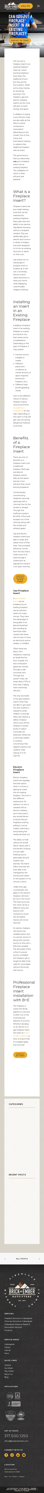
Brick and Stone (18, 1112)
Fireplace (14, 1133)
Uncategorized (17, 1166)
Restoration (15, 1157)
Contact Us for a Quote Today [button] (20, 578)
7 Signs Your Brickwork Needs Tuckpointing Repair (20, 1224)
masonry (13, 1136)
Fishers (7, 1347)
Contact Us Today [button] (20, 40)
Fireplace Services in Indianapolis (18, 1318)
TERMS (26, 1491)
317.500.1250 (16, 1436)
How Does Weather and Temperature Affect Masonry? (20, 1211)
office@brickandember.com (16, 1441)
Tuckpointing (16, 1163)
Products (8, 1330)
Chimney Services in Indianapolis (18, 1321)
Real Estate (15, 1150)
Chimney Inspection (20, 1118)
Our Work (8, 1368)
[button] (6, 1455)
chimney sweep (18, 1124)
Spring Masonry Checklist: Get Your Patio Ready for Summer (21, 1197)
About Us (8, 1374)
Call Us (25, 6)
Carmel (7, 1350)
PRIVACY (18, 1491)
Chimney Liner (17, 1121)
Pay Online (9, 1371)
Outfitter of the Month (18, 1143)
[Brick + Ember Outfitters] (16, 5)
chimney (14, 1115)
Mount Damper (17, 1139)
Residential (15, 1154)
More (6, 1353)
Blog (6, 1377)
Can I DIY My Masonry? (20, 1186)
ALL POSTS (22, 1259)
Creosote (14, 1127)
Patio (12, 1147)
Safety (12, 1160)
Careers (7, 1365)
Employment (16, 1130)
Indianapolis (9, 1344)
